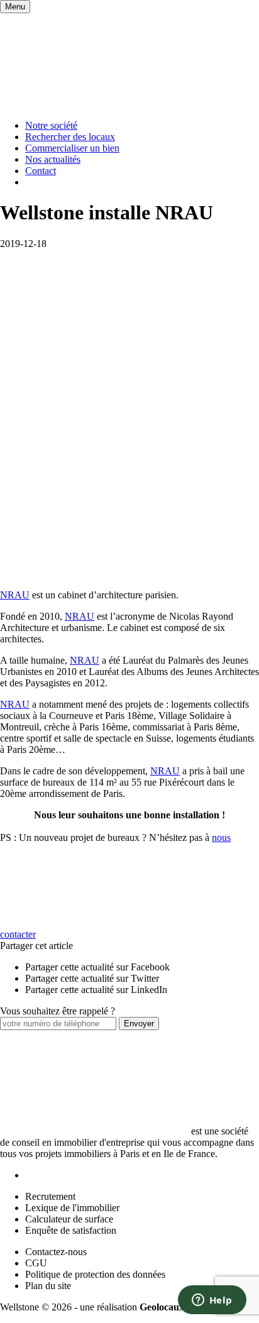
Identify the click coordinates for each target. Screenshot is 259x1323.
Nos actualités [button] (52, 159)
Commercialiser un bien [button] (72, 148)
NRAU (15, 595)
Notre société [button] (51, 125)
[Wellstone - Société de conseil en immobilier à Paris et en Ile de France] (94, 104)
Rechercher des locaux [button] (70, 136)
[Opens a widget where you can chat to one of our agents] (211, 1301)
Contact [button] (40, 170)
